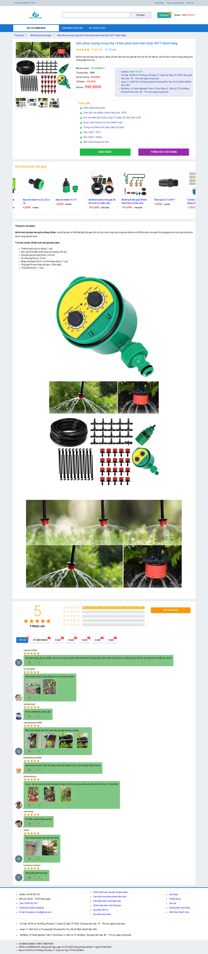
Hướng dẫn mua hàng (179, 907)
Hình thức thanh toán (179, 912)
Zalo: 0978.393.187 (28, 903)
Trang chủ (20, 35)
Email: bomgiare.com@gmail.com (35, 912)
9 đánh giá (97, 49)
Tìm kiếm (140, 15)
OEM (92, 72)
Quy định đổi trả (100, 910)
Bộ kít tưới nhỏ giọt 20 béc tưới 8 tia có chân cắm (104, 201)
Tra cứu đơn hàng (175, 3)
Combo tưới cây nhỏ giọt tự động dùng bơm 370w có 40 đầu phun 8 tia (171, 202)
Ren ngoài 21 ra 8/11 (134, 200)
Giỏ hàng (164, 15)
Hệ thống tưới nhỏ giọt (40, 35)
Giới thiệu (173, 894)
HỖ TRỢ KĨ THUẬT (97, 28)
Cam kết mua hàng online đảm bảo (110, 896)
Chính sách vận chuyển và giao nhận (110, 892)
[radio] (26, 621)
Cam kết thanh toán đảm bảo (107, 901)
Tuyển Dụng (174, 899)
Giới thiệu (159, 3)
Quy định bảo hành (102, 914)
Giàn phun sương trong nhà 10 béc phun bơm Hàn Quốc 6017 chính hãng (91, 35)
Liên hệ (190, 3)
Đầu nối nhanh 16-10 (36, 200)
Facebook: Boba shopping (31, 907)
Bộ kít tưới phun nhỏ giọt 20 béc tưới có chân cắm (72, 201)
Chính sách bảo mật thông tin (107, 905)
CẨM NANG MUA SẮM (72, 28)
